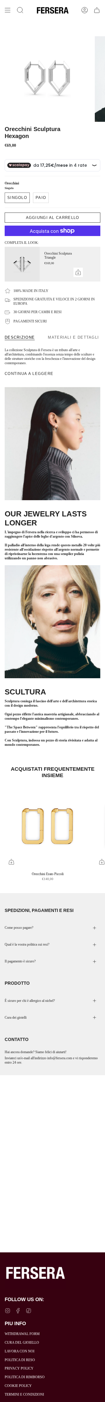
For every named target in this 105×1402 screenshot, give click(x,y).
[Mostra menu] (7, 10)
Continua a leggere (29, 373)
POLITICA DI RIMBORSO (25, 1377)
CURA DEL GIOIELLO (22, 1343)
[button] (20, 10)
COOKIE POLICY (18, 1386)
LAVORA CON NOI (19, 1351)
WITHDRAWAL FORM (22, 1334)
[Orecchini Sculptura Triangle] (22, 264)
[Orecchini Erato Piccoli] (47, 825)
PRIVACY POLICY (19, 1368)
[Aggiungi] (78, 272)
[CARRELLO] (96, 10)
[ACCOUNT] (84, 10)
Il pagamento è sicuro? (20, 961)
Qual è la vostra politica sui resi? (27, 944)
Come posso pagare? (19, 928)
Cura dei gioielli (16, 1017)
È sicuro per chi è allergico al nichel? (30, 1001)
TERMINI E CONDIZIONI (24, 1394)
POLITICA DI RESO (20, 1360)
